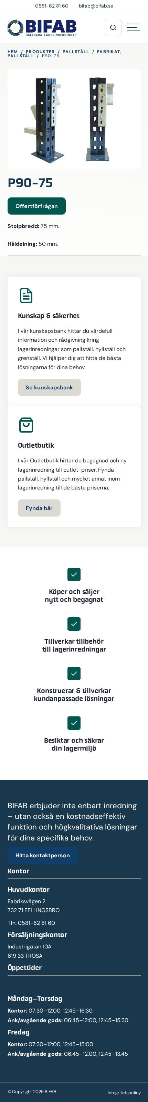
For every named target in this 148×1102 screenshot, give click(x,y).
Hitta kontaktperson (42, 855)
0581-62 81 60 (36, 923)
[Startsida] (42, 27)
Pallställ (76, 51)
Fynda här (39, 508)
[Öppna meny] (113, 27)
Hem (13, 51)
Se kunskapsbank (49, 387)
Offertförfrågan (36, 206)
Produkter (40, 51)
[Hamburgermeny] (134, 27)
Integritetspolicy (124, 1092)
